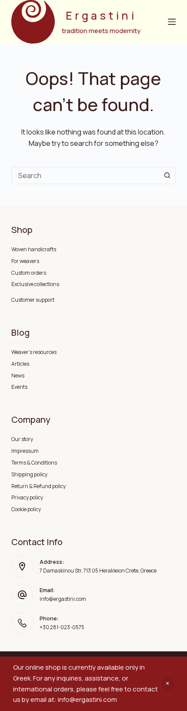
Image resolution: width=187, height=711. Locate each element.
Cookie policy (26, 509)
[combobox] (85, 175)
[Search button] (167, 175)
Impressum (25, 451)
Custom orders (28, 272)
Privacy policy (27, 497)
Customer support (32, 299)
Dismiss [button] (167, 684)
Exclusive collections (35, 284)
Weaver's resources (34, 352)
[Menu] (172, 22)
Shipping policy (29, 474)
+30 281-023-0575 (62, 627)
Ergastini (101, 15)
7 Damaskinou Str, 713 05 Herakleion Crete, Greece (98, 570)
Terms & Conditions (34, 462)
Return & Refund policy (38, 486)
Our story (22, 439)
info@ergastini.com (63, 599)
